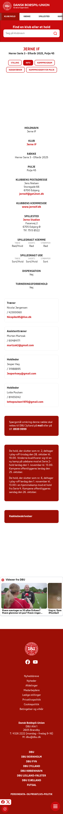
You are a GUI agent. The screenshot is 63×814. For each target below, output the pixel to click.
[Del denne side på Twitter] (8, 802)
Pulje (31, 167)
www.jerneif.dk (31, 207)
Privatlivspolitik (31, 700)
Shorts (31, 243)
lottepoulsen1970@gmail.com (25, 402)
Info (28, 63)
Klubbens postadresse (31, 180)
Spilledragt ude (31, 255)
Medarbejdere (32, 690)
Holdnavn (31, 128)
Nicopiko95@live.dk (19, 317)
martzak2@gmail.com (20, 345)
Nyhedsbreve (31, 676)
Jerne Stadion (31, 220)
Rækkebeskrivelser (21, 516)
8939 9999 (20, 429)
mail (40, 426)
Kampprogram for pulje (41, 70)
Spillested (31, 216)
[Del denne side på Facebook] (3, 802)
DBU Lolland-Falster (31, 776)
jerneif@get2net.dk (31, 194)
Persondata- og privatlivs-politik (31, 794)
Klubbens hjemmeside (31, 203)
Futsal (31, 785)
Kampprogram (44, 63)
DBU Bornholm (31, 757)
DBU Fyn (31, 761)
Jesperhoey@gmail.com (21, 374)
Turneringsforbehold (31, 284)
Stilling (15, 63)
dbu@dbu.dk (33, 737)
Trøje (17, 243)
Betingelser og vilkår (31, 709)
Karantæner (15, 70)
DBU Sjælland (31, 780)
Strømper (45, 243)
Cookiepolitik (31, 704)
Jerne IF (31, 144)
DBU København (31, 771)
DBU (31, 752)
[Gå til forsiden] (24, 6)
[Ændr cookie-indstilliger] (4, 809)
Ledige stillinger (31, 695)
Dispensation (31, 271)
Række (31, 154)
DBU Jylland (31, 766)
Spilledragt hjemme (31, 240)
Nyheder (31, 681)
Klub (31, 141)
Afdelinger (31, 685)
